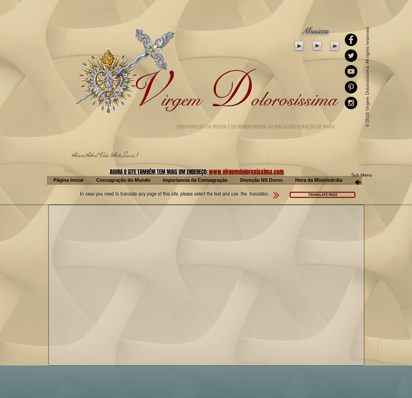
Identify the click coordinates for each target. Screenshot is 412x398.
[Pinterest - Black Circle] (351, 87)
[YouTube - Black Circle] (351, 71)
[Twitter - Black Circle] (351, 55)
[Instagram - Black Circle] (351, 103)
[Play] (299, 46)
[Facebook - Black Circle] (351, 40)
